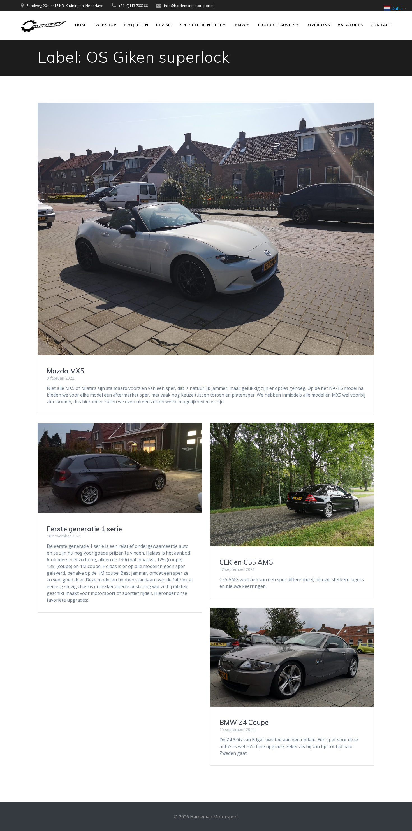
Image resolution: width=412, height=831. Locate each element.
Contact (381, 24)
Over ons (319, 24)
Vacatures (350, 24)
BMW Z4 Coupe (244, 722)
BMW (240, 24)
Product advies (276, 24)
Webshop (106, 24)
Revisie (164, 24)
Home (81, 24)
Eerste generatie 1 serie (84, 529)
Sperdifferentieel (201, 24)
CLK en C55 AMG (246, 562)
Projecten (136, 24)
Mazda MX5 (65, 371)
